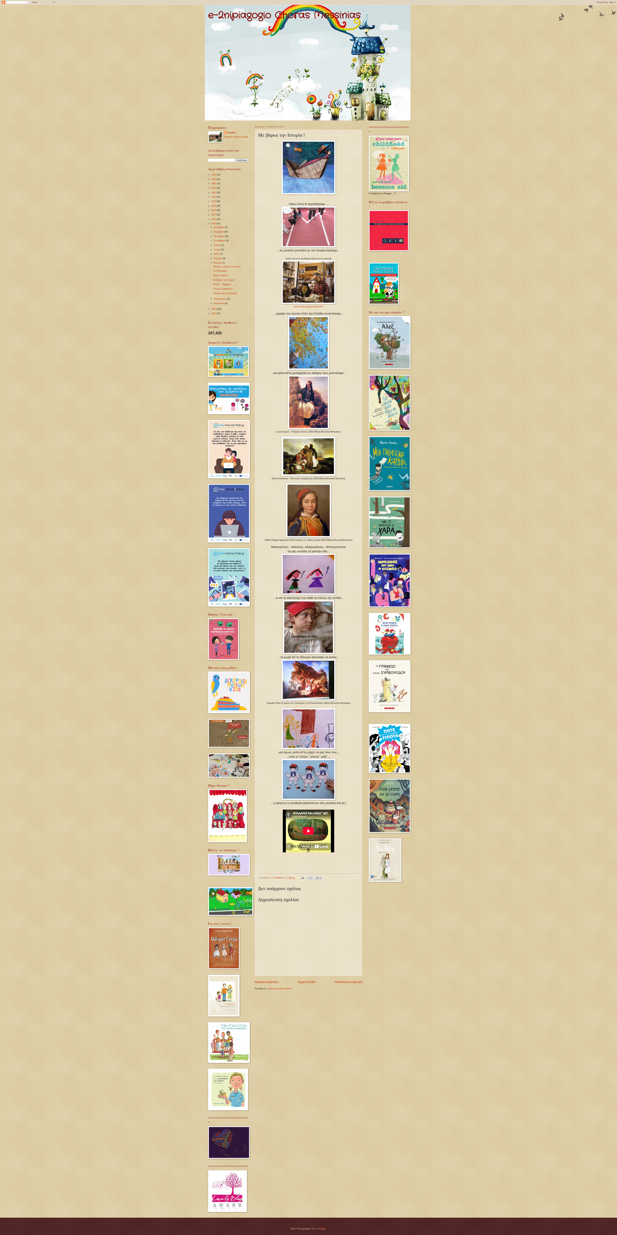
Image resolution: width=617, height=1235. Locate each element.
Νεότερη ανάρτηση (266, 982)
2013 (214, 309)
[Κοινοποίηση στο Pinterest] (320, 878)
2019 (214, 206)
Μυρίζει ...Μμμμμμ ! (222, 284)
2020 (214, 201)
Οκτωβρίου (219, 236)
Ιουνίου (217, 249)
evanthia (231, 132)
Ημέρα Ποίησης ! (221, 275)
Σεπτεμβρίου (220, 240)
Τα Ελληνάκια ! (220, 271)
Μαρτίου (218, 263)
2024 (214, 183)
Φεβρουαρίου (220, 299)
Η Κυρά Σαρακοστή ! (223, 289)
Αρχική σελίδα (306, 982)
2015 (214, 219)
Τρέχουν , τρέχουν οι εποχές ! (227, 266)
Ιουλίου (217, 245)
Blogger (322, 1228)
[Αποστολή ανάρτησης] (302, 877)
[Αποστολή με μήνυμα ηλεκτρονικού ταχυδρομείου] (308, 878)
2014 (214, 223)
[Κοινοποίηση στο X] (314, 878)
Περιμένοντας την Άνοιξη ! (225, 293)
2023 (214, 188)
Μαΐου (217, 254)
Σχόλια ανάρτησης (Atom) (279, 988)
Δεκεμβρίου (219, 227)
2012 (214, 313)
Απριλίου (218, 258)
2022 (214, 192)
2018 (214, 210)
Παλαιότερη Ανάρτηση (348, 982)
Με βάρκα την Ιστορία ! (224, 280)
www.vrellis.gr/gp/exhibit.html (308, 306)
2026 (214, 174)
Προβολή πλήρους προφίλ (236, 137)
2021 (214, 197)
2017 (214, 214)
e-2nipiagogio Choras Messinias (284, 15)
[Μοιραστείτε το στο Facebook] (317, 878)
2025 (214, 179)
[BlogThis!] (311, 878)
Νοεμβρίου (219, 232)
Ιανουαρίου (219, 303)
